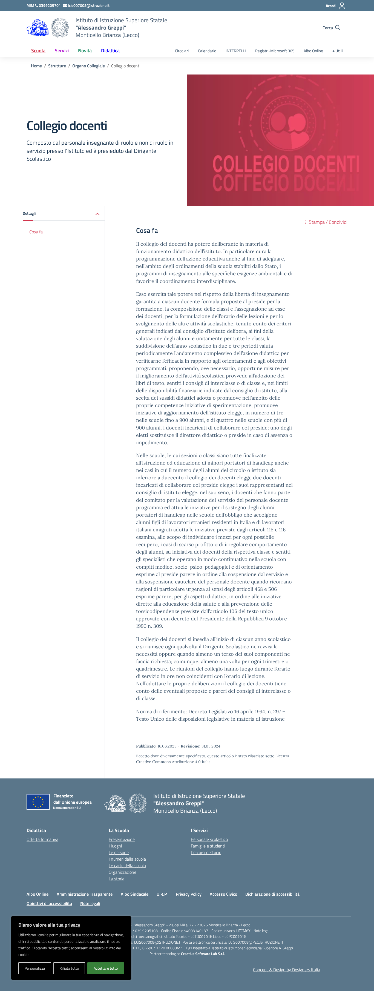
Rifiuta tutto (69, 968)
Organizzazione (122, 872)
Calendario (207, 51)
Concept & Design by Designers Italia (286, 969)
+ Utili (337, 51)
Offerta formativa (42, 839)
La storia (116, 878)
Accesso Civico (223, 894)
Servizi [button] (62, 50)
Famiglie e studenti (208, 846)
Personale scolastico (209, 839)
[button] (64, 213)
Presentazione (122, 839)
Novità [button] (85, 50)
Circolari (182, 51)
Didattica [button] (110, 50)
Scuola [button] (38, 50)
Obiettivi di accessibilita (49, 903)
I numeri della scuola (127, 859)
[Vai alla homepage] (60, 28)
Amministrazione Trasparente (85, 894)
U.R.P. (162, 894)
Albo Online (313, 51)
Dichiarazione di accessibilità (272, 894)
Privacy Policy (189, 894)
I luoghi (115, 846)
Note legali (90, 903)
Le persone (119, 852)
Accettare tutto (106, 968)
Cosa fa (36, 231)
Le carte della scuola (127, 865)
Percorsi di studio (206, 852)
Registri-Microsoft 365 (274, 51)
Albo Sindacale (134, 894)
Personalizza (35, 968)
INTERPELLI (236, 51)
